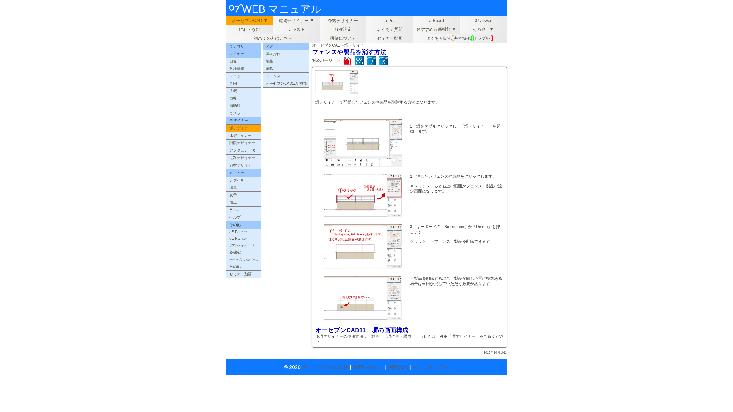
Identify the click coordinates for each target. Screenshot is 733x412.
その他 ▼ (483, 29)
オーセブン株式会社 (325, 367)
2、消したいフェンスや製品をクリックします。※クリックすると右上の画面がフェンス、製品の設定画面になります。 (456, 183)
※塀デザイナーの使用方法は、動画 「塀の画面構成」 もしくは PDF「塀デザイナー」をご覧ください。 (409, 336)
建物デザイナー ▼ (296, 20)
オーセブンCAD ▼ (250, 20)
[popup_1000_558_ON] (363, 317)
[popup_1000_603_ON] (363, 164)
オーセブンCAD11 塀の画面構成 (361, 330)
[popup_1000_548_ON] (363, 214)
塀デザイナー (356, 45)
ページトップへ (431, 367)
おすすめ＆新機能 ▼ (436, 29)
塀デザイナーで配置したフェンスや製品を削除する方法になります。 (377, 102)
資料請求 (398, 367)
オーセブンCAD (326, 45)
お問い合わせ (368, 367)
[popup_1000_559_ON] (336, 91)
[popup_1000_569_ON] (363, 266)
